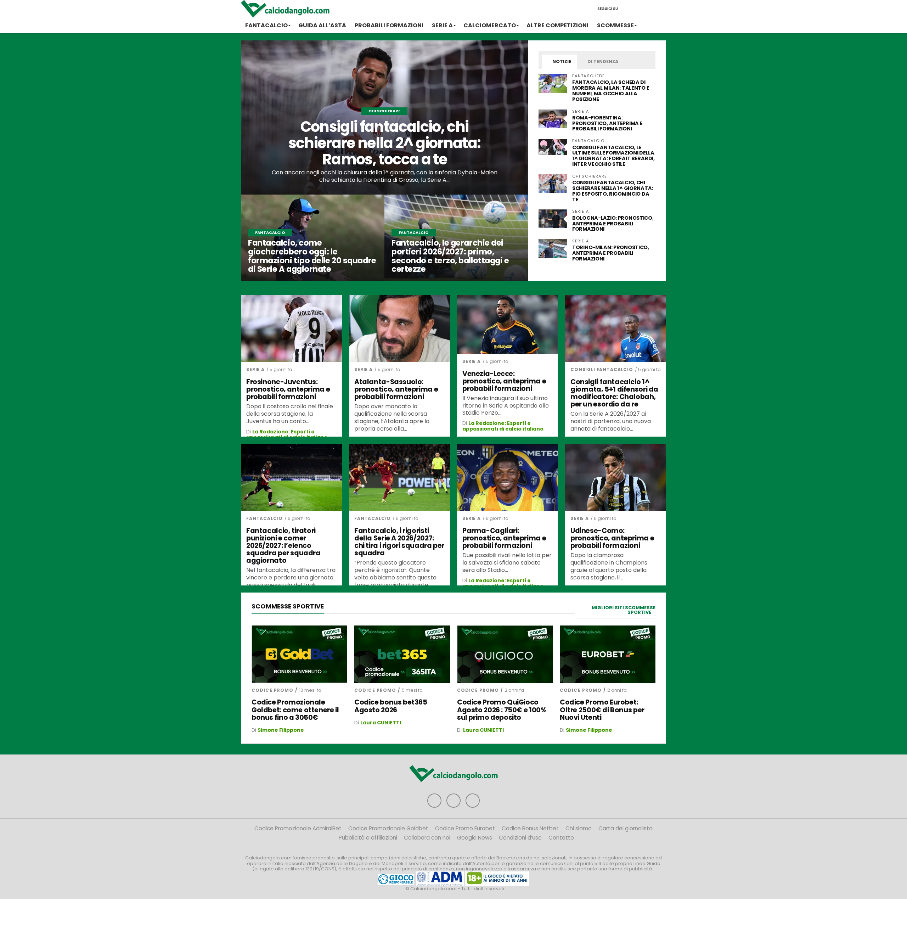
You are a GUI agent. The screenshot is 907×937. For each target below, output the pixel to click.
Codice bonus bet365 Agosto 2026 (390, 705)
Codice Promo (272, 690)
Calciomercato (489, 25)
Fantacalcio (266, 25)
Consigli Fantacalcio (601, 369)
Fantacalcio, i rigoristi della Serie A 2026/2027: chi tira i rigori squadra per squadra (399, 542)
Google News (474, 837)
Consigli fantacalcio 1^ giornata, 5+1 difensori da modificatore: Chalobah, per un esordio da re (614, 393)
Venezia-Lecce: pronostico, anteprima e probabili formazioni (504, 381)
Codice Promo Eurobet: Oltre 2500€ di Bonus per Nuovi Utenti (602, 709)
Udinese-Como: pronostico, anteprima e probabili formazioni (612, 538)
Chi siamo (578, 828)
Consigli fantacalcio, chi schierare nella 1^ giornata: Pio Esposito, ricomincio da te (612, 191)
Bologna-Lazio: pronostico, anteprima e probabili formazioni (613, 223)
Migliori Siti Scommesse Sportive (623, 610)
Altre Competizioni (557, 25)
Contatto (561, 837)
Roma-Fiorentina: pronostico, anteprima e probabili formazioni (607, 123)
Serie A (442, 25)
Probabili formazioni (389, 25)
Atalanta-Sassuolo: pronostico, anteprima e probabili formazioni (396, 389)
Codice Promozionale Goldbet (388, 828)
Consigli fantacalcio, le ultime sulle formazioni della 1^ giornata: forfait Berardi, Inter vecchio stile (613, 156)
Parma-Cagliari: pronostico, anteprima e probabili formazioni (504, 538)
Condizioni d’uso (520, 837)
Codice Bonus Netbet (530, 828)
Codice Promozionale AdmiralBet (298, 828)
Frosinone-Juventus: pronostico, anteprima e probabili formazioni (288, 389)
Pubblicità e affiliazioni (368, 837)
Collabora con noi (427, 837)
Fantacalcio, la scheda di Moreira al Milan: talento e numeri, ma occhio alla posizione (610, 91)
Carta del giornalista (625, 828)
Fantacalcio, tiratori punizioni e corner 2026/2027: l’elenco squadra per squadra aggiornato (283, 546)
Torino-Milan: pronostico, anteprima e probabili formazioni (610, 253)
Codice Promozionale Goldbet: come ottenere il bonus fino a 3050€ (295, 709)
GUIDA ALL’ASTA (322, 25)
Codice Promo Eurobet (465, 828)
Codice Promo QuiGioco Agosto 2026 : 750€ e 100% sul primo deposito (501, 709)
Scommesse (615, 25)
